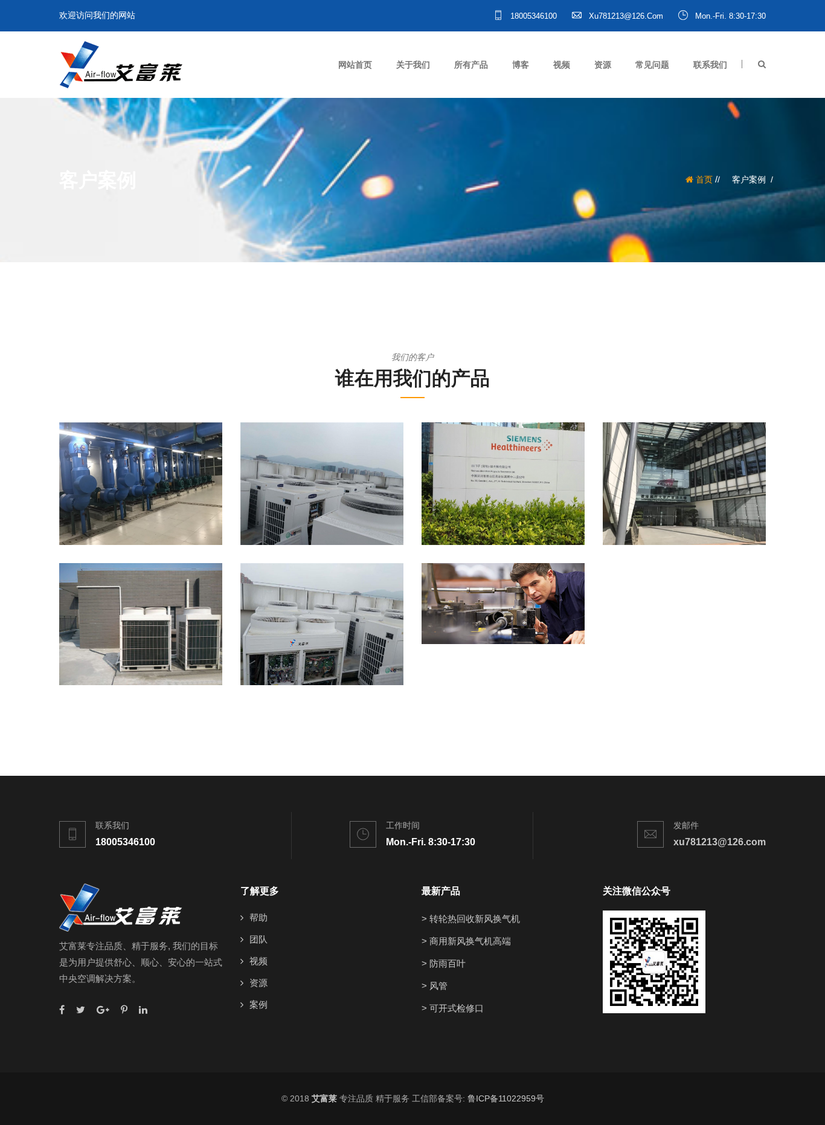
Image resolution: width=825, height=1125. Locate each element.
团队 (258, 939)
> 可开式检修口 (453, 1008)
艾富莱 (324, 1098)
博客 (520, 64)
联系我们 (710, 64)
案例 (258, 1004)
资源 (602, 64)
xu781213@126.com (624, 16)
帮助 (258, 917)
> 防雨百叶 (444, 963)
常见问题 (652, 64)
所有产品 (471, 64)
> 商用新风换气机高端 (466, 941)
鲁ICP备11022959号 (505, 1098)
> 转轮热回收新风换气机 (471, 919)
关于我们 (413, 64)
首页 (703, 179)
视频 (561, 64)
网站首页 (355, 64)
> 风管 (435, 986)
